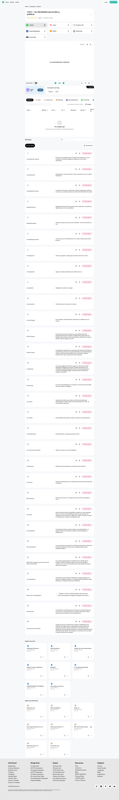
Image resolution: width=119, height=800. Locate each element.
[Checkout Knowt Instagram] (101, 786)
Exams (17, 2)
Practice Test (49, 100)
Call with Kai (86, 100)
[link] (36, 651)
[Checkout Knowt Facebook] (105, 786)
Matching (60, 100)
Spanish (39, 6)
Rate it (40, 17)
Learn (39, 100)
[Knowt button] (90, 15)
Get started (113, 2)
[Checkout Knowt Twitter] (110, 786)
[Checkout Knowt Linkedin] (114, 786)
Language (32, 6)
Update (89, 104)
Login (105, 2)
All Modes (29, 100)
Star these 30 (89, 145)
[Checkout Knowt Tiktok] (96, 786)
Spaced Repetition (73, 100)
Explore (12, 2)
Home (7, 2)
